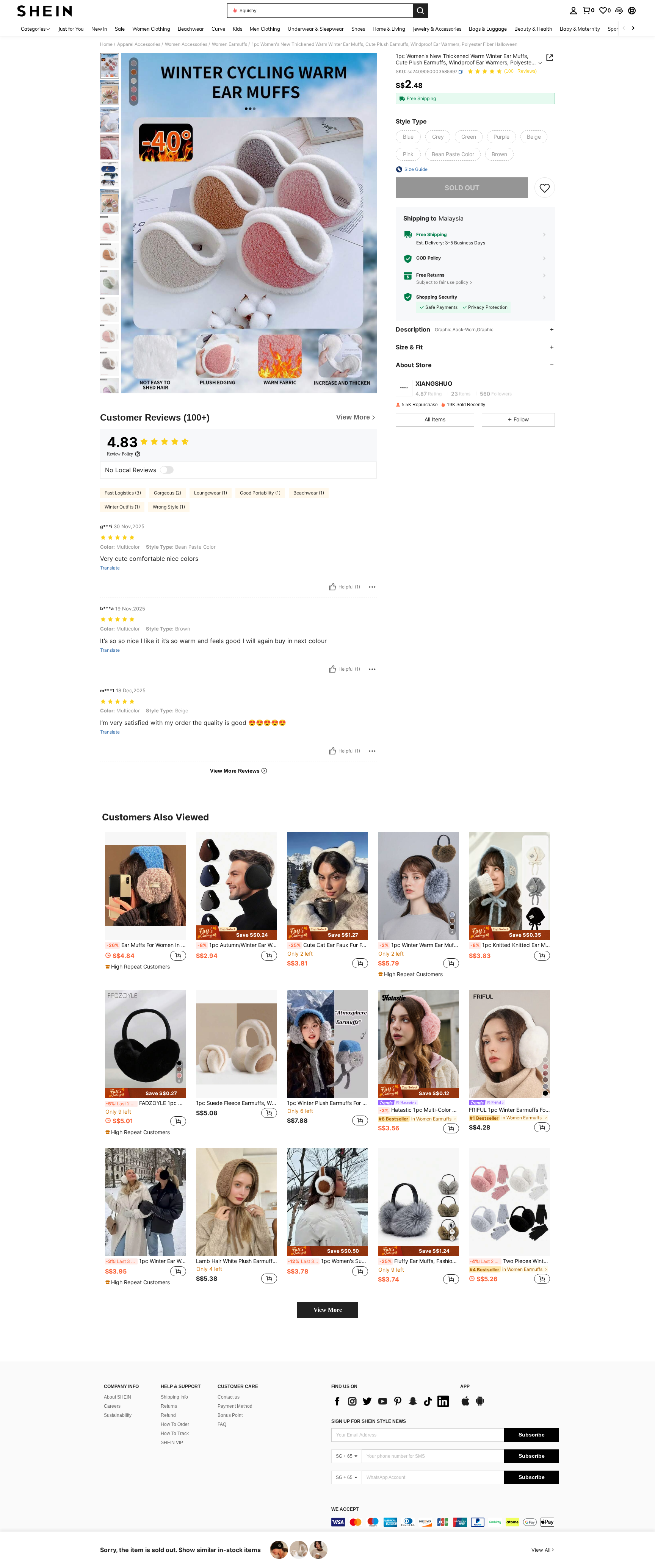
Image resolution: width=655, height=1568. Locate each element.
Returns (169, 1406)
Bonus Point (230, 1415)
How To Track (175, 1433)
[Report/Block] (372, 587)
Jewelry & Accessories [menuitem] (437, 29)
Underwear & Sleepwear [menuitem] (316, 29)
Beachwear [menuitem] (191, 29)
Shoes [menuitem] (358, 29)
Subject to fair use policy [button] (442, 282)
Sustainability (118, 1415)
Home (106, 44)
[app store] (465, 1404)
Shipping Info (174, 1397)
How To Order (175, 1424)
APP (465, 1386)
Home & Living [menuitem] (389, 29)
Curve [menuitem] (218, 29)
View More (327, 1310)
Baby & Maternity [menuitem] (580, 29)
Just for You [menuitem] (71, 29)
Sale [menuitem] (120, 29)
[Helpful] (332, 587)
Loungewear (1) (210, 493)
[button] (619, 10)
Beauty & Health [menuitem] (533, 29)
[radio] (408, 136)
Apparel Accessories (138, 44)
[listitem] (145, 904)
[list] (392, 1401)
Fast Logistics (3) (123, 493)
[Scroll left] (624, 28)
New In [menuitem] (99, 29)
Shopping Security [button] (436, 297)
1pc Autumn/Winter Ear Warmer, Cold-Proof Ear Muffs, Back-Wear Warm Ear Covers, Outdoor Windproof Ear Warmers (237, 945)
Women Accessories (186, 44)
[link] (588, 10)
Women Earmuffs (229, 44)
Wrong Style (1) (169, 507)
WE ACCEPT (345, 1509)
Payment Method (235, 1406)
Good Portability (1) (260, 493)
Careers (112, 1406)
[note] (138, 966)
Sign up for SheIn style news (368, 1421)
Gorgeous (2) (167, 493)
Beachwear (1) (308, 493)
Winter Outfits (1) (122, 507)
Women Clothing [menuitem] (151, 29)
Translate (110, 568)
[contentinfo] (445, 1522)
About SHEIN (117, 1397)
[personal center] (573, 10)
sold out (462, 187)
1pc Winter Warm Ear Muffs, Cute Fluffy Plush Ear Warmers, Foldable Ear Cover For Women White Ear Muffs (419, 945)
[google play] (480, 1404)
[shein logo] (44, 10)
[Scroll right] (633, 28)
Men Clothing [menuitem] (265, 29)
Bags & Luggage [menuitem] (488, 29)
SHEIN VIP (172, 1442)
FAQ (222, 1424)
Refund (168, 1415)
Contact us (229, 1397)
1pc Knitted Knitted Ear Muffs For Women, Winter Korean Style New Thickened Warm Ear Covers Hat (510, 945)
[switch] (167, 470)
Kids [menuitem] (237, 29)
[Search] (420, 10)
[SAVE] (544, 187)
